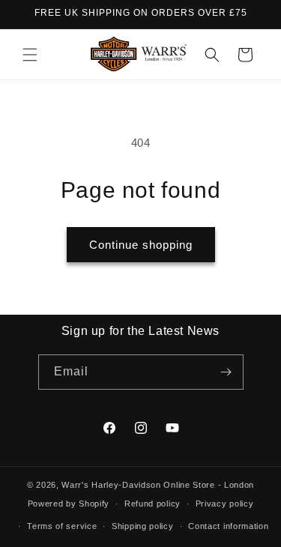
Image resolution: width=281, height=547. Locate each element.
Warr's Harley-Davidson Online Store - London (157, 484)
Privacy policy (225, 503)
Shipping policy (143, 526)
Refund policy (152, 503)
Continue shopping (141, 244)
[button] (29, 54)
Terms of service (62, 526)
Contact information (228, 526)
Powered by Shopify (69, 503)
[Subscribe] (226, 372)
